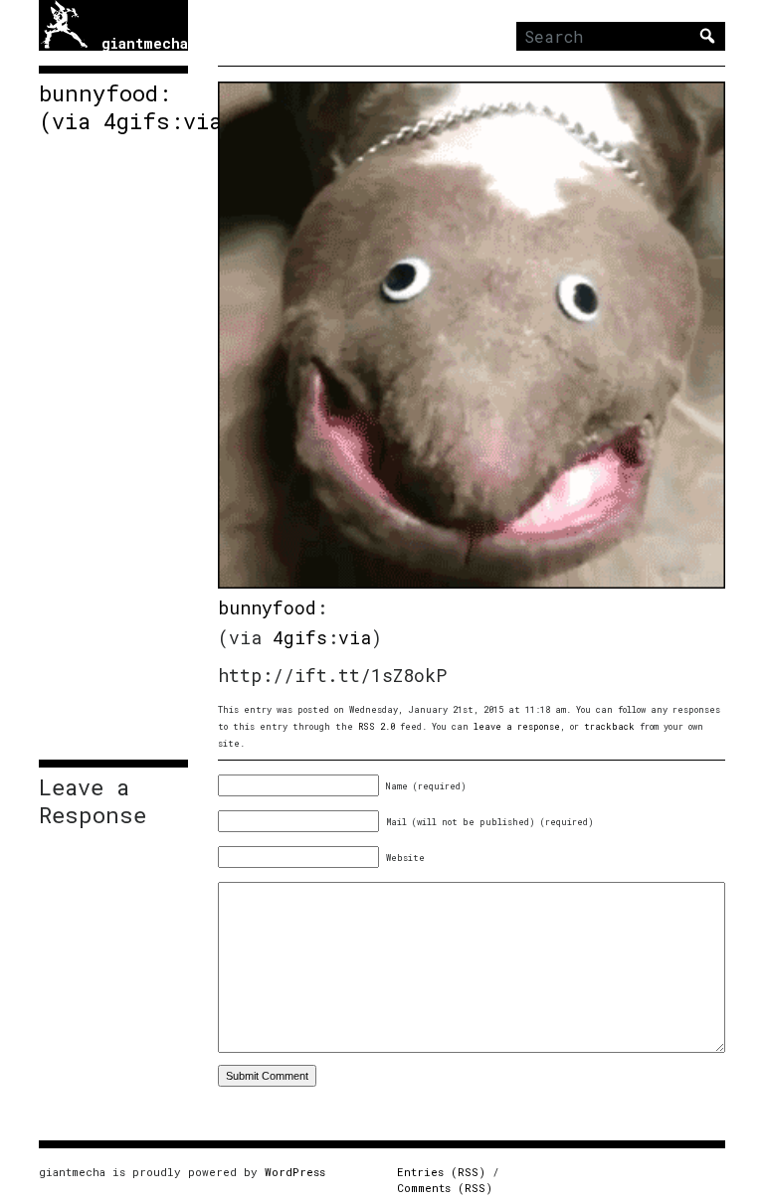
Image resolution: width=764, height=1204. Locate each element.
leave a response (517, 726)
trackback (609, 726)
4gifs (300, 637)
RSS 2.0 (376, 726)
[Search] (707, 36)
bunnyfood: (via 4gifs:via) (113, 107)
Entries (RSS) (441, 1171)
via (354, 637)
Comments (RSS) (444, 1187)
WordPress (295, 1171)
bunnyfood (267, 607)
